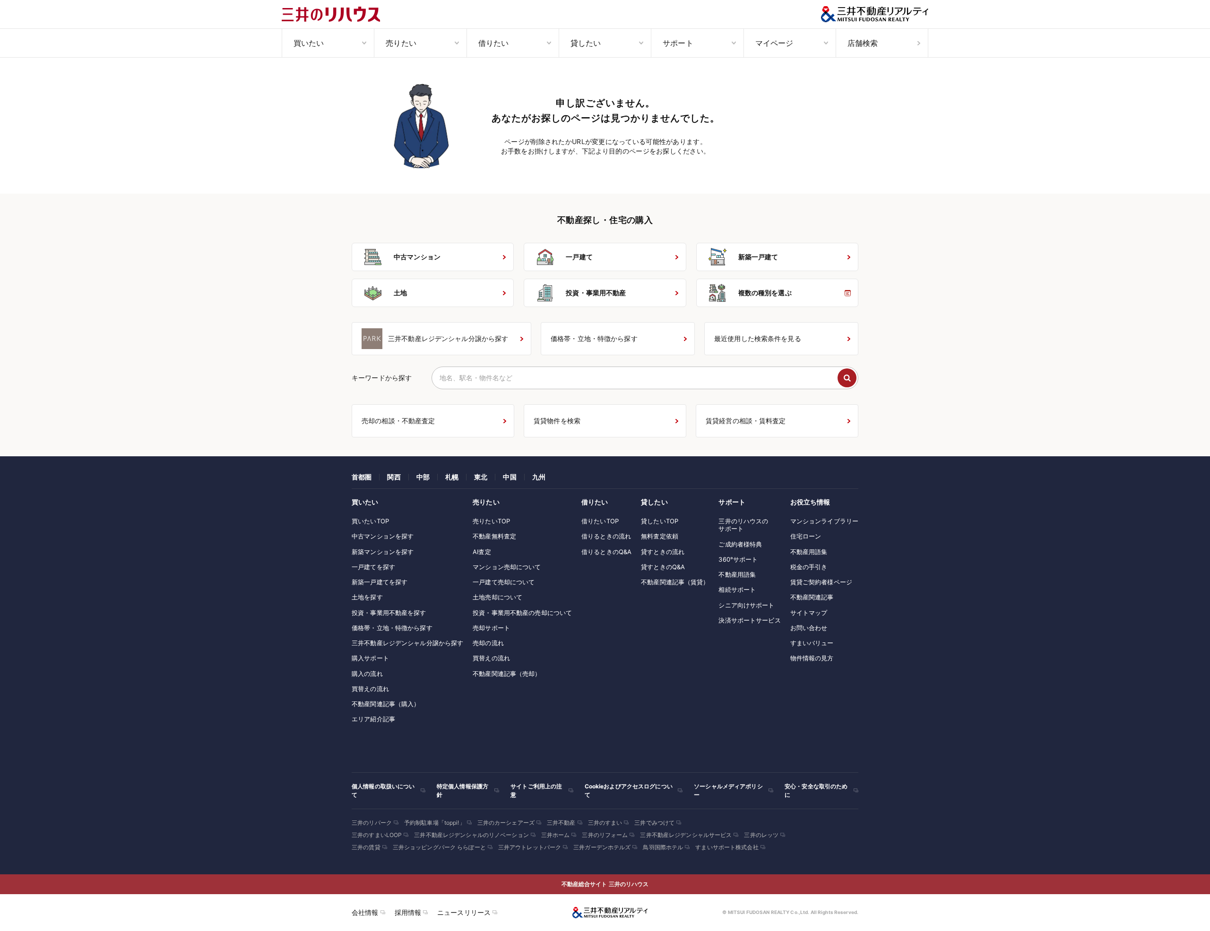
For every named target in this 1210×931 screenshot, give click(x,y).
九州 (538, 477)
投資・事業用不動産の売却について (522, 612)
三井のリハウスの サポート (743, 524)
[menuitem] (328, 43)
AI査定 (482, 551)
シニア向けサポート (746, 605)
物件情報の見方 (812, 658)
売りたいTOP (491, 521)
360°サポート (738, 559)
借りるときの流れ (606, 536)
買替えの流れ (370, 688)
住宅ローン (805, 536)
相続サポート (737, 589)
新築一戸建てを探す (379, 582)
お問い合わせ (809, 628)
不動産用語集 (737, 574)
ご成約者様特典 (740, 544)
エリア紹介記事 (373, 719)
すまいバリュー (812, 643)
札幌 (451, 477)
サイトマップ (809, 612)
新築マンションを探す (383, 551)
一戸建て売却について (504, 582)
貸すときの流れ (662, 551)
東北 (480, 477)
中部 (423, 477)
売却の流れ (488, 643)
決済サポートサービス (749, 620)
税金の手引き (809, 567)
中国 (509, 477)
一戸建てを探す (373, 567)
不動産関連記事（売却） (507, 673)
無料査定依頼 (659, 536)
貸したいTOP (659, 521)
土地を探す (367, 597)
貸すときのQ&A (663, 567)
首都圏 (362, 477)
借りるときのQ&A (606, 551)
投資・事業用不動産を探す (389, 612)
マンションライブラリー (824, 521)
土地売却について (497, 597)
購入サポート (370, 658)
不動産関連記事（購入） (386, 704)
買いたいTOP (370, 521)
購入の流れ (367, 673)
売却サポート (491, 628)
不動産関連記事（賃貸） (675, 582)
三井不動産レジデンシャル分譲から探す (407, 643)
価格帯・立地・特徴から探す (392, 628)
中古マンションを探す (383, 536)
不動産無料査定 (494, 536)
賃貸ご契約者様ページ (821, 582)
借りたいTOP (600, 521)
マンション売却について (507, 567)
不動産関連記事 (812, 597)
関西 (393, 477)
